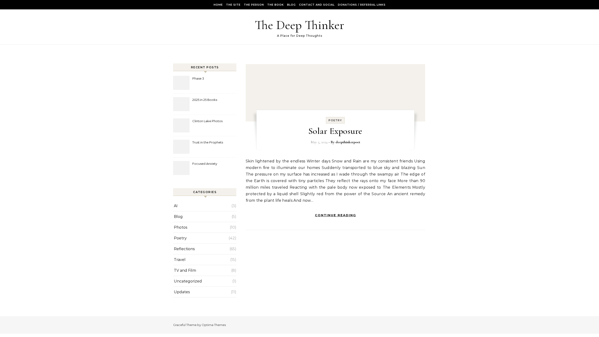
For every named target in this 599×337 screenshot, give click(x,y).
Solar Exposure (335, 131)
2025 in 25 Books (204, 100)
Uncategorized (188, 281)
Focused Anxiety (204, 163)
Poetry (180, 238)
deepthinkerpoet (348, 142)
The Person (254, 4)
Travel (180, 259)
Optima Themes (214, 325)
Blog (291, 4)
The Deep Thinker (299, 25)
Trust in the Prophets (207, 142)
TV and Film (185, 270)
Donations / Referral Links (362, 4)
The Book (275, 4)
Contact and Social (317, 4)
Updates (182, 292)
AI (176, 206)
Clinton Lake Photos (207, 121)
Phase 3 (198, 78)
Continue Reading (335, 215)
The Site (233, 4)
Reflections (184, 249)
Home (218, 4)
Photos (180, 227)
